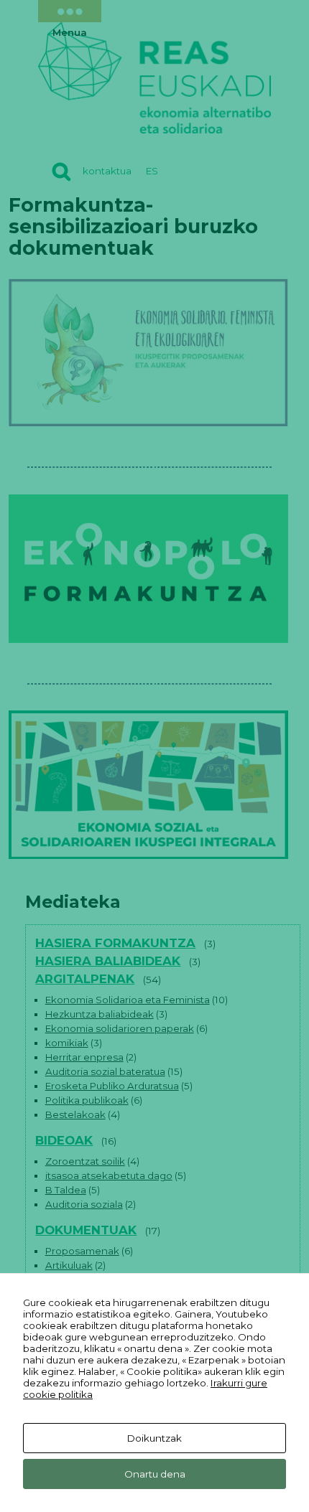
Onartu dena (154, 1474)
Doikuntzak (154, 1438)
